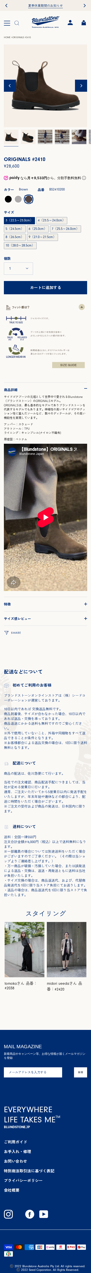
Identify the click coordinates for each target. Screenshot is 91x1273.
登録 (80, 1072)
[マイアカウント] (70, 23)
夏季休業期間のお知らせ (45, 5)
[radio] (8, 199)
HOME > (8, 37)
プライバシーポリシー (23, 1181)
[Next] (81, 86)
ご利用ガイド (15, 1142)
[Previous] (10, 86)
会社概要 (11, 1190)
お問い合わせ (15, 1161)
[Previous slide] (6, 5)
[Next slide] (84, 5)
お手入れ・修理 (17, 1152)
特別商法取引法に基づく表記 (29, 1171)
